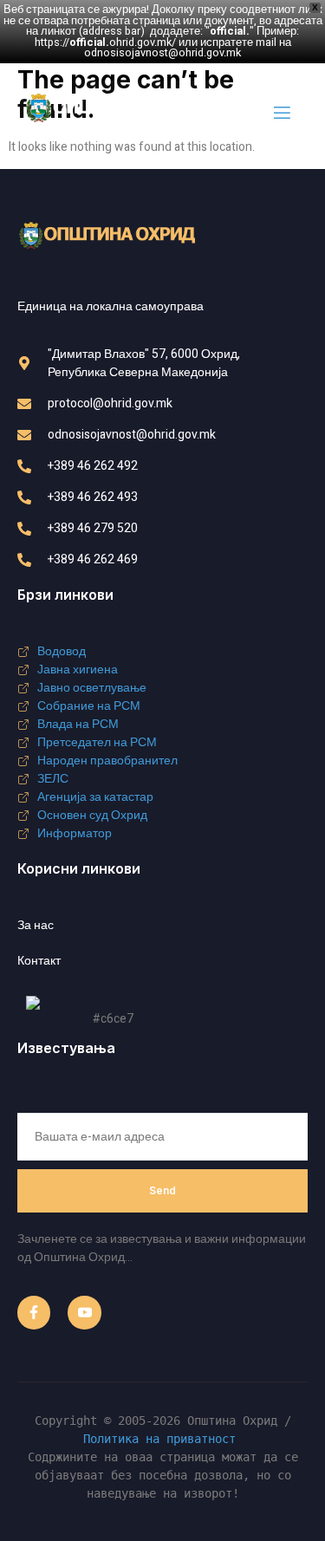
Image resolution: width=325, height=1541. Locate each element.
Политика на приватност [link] (159, 1439)
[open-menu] (280, 113)
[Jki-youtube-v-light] (84, 1312)
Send (162, 1190)
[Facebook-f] (33, 1312)
